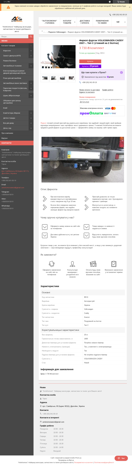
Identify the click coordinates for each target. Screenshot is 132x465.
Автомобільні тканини (12, 66)
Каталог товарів (8, 45)
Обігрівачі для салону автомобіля (12, 101)
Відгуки (4, 138)
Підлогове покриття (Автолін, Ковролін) (15, 89)
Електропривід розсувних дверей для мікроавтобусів (14, 72)
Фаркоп (43, 123)
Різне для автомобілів (12, 78)
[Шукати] (31, 36)
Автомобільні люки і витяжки (15, 83)
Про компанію (7, 133)
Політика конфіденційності (104, 462)
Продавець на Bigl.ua (66, 460)
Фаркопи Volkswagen (57, 32)
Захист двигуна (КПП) (12, 55)
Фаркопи (7, 50)
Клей (5, 108)
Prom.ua (78, 458)
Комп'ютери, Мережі (11, 113)
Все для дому (8, 123)
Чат (123, 458)
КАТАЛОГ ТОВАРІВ (67, 22)
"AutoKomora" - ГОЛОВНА (49, 22)
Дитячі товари (9, 118)
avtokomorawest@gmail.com (13, 187)
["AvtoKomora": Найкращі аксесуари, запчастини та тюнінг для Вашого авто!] (17, 19)
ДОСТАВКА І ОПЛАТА (85, 22)
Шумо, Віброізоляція (11, 95)
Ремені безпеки (9, 60)
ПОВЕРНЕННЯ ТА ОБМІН (102, 22)
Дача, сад (7, 128)
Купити (90, 61)
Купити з (85, 66)
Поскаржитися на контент (83, 462)
